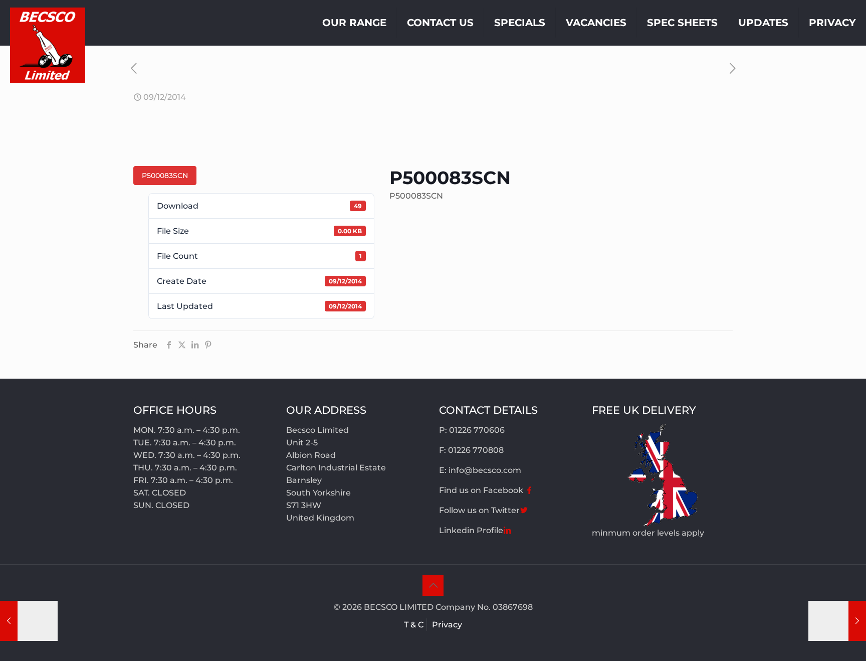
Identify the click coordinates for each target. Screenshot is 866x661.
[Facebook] (529, 490)
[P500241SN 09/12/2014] (837, 621)
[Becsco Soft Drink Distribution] (47, 45)
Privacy (447, 624)
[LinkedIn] (507, 530)
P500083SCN (165, 175)
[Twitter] (524, 510)
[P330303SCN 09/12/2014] (29, 621)
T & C (413, 624)
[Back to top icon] (433, 585)
